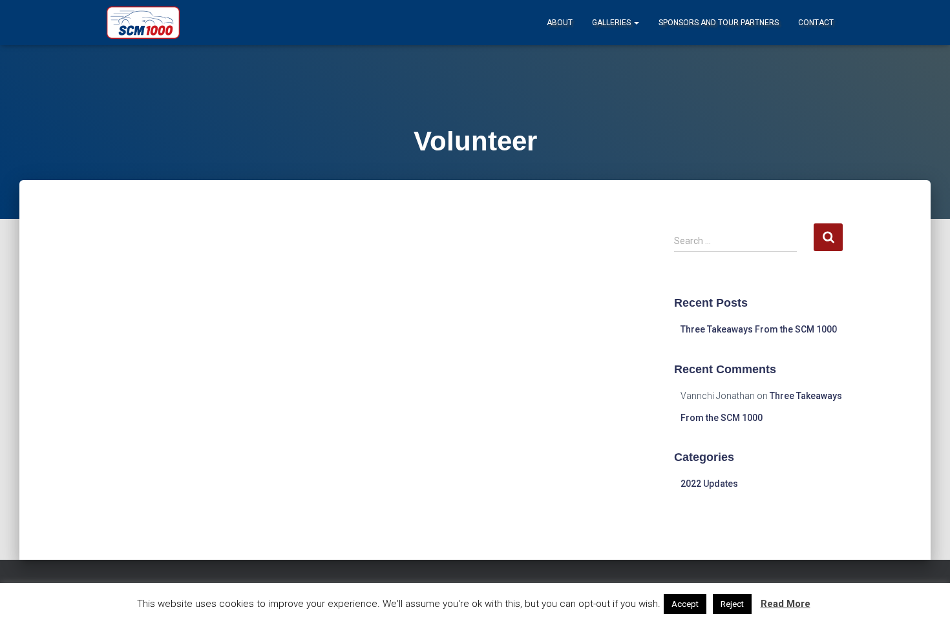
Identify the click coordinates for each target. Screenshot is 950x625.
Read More (785, 604)
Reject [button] (732, 604)
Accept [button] (685, 604)
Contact (816, 22)
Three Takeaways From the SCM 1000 (759, 329)
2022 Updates (709, 483)
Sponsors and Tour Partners (719, 22)
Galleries (612, 22)
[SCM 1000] (143, 22)
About (560, 22)
